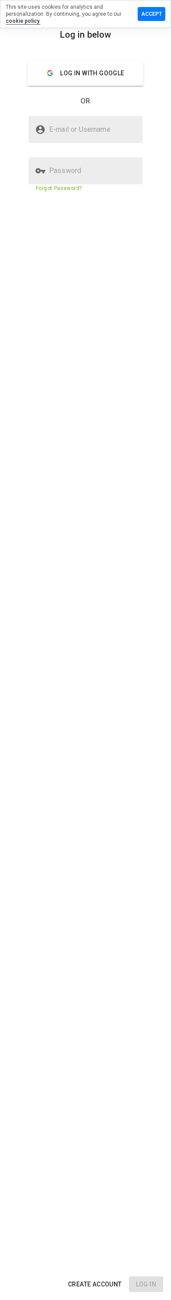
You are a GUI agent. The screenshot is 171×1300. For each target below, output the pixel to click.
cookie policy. (23, 21)
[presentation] (85, 650)
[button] (94, 1284)
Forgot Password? (59, 188)
